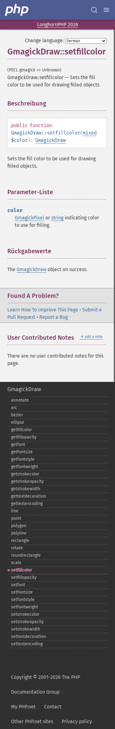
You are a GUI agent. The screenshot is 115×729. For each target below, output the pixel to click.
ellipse (17, 422)
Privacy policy (77, 721)
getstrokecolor (25, 474)
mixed (90, 133)
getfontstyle (23, 459)
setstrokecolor (25, 614)
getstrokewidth (25, 488)
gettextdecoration (28, 496)
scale (16, 562)
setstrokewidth (25, 629)
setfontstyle (23, 599)
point (16, 518)
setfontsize (22, 592)
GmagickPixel (29, 218)
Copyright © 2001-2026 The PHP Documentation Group (45, 684)
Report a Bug (53, 317)
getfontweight (24, 466)
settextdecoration (28, 636)
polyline (19, 533)
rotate (17, 548)
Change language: (44, 40)
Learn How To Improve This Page (42, 310)
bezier (17, 415)
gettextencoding (27, 503)
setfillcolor (21, 570)
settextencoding (27, 644)
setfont (18, 584)
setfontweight (24, 607)
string (57, 218)
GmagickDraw (50, 140)
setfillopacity (23, 577)
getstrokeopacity (27, 481)
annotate (20, 400)
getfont (18, 444)
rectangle (20, 540)
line (14, 511)
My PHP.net (23, 707)
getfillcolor (21, 429)
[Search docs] (94, 10)
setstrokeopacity (27, 621)
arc (14, 407)
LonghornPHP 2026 (57, 24)
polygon (18, 525)
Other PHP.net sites (32, 721)
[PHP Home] (17, 10)
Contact (52, 707)
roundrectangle (26, 555)
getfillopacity (23, 437)
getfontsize (22, 452)
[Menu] (106, 10)
